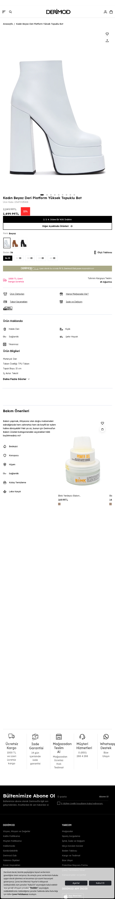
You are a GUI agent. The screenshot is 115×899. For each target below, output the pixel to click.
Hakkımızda (9, 845)
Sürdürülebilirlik (10, 850)
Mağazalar (67, 831)
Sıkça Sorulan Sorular (72, 845)
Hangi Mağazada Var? (77, 294)
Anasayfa (8, 24)
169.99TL (63, 499)
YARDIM (67, 825)
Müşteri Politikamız (12, 841)
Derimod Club (10, 855)
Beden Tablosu (69, 850)
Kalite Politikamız (11, 836)
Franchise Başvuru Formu (75, 865)
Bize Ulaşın (67, 860)
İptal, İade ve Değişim (73, 841)
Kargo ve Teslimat (71, 855)
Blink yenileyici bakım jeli (69, 495)
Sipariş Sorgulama (71, 836)
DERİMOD (9, 825)
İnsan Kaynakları (11, 865)
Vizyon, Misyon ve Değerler (16, 831)
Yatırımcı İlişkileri (11, 860)
